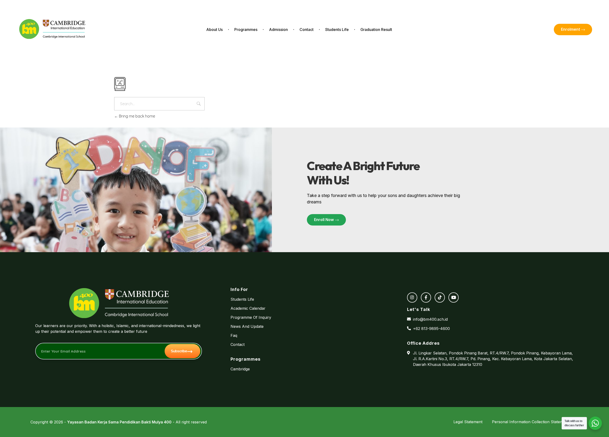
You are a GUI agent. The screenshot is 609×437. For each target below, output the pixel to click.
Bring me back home (136, 116)
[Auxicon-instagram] (412, 297)
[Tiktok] (440, 297)
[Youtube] (453, 297)
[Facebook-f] (426, 297)
